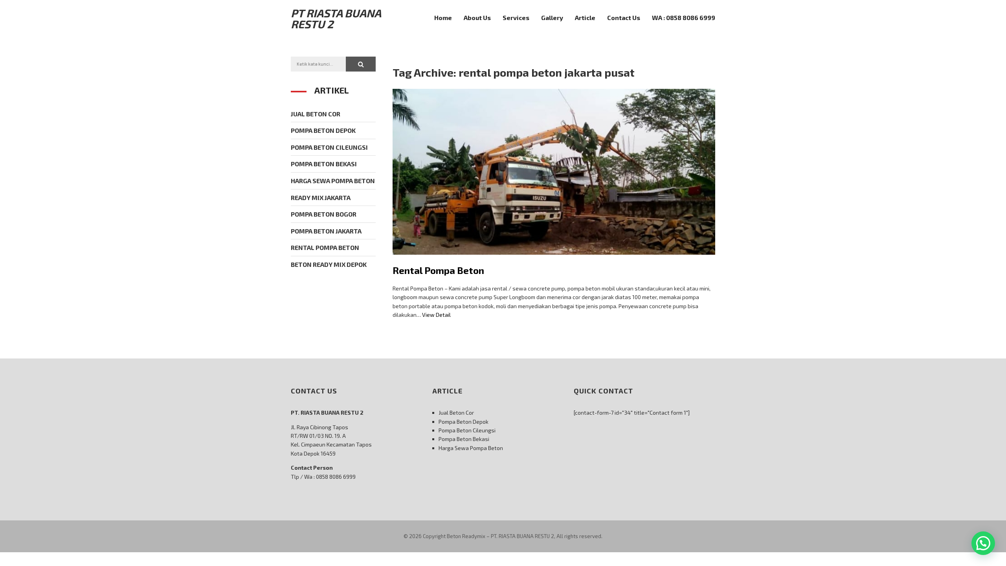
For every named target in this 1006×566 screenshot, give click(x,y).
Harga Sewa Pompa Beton (333, 180)
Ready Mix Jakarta (321, 197)
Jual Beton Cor (315, 114)
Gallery (552, 17)
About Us (477, 17)
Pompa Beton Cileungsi (329, 147)
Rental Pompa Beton (438, 270)
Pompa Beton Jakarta (326, 231)
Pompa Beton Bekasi (324, 163)
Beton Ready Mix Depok (329, 264)
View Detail (436, 314)
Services (516, 17)
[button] (361, 64)
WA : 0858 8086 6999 (683, 17)
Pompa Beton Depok (323, 130)
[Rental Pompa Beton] (554, 260)
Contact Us (623, 17)
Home (443, 17)
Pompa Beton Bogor (323, 214)
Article (585, 17)
